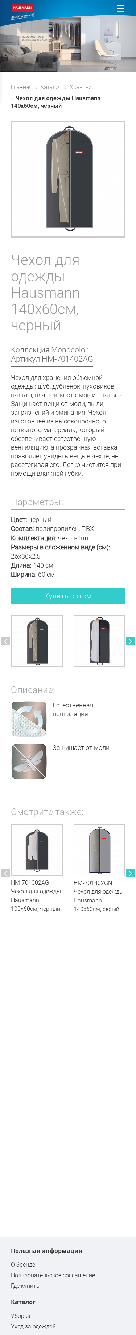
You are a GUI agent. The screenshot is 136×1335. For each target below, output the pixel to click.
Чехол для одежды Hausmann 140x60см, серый (99, 900)
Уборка (20, 1315)
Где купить (25, 1285)
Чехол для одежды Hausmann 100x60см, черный (36, 900)
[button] (5, 641)
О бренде (23, 1264)
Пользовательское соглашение (53, 1275)
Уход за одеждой (33, 1326)
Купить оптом (68, 596)
